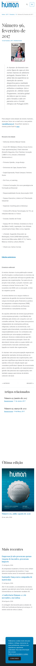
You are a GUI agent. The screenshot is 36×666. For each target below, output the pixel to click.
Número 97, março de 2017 (15, 408)
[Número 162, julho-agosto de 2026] (18, 489)
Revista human (18, 40)
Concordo (14, 658)
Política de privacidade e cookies (18, 654)
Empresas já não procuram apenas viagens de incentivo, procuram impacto (16, 559)
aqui (17, 126)
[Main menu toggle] (32, 4)
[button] (27, 4)
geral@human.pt (8, 124)
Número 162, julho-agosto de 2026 (16, 513)
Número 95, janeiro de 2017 (15, 398)
